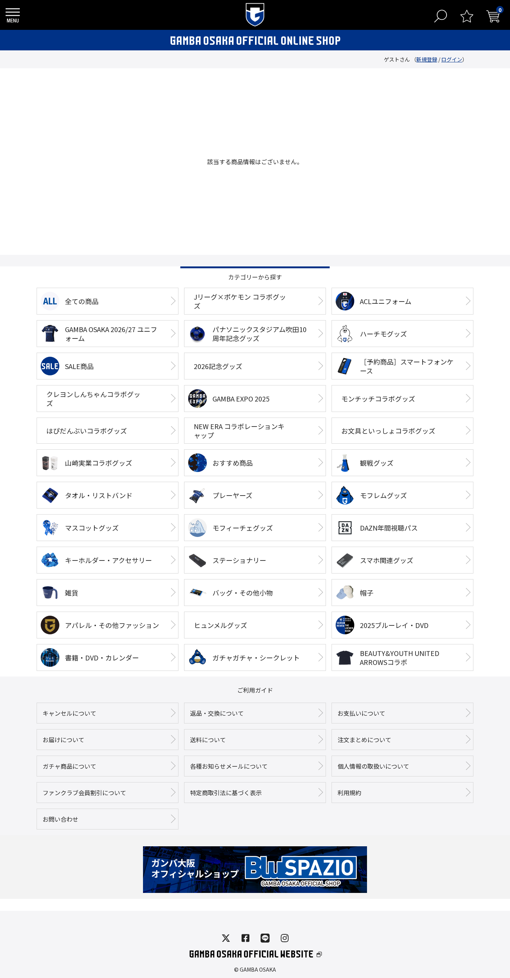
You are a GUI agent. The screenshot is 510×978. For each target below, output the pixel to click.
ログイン (451, 59)
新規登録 (426, 59)
